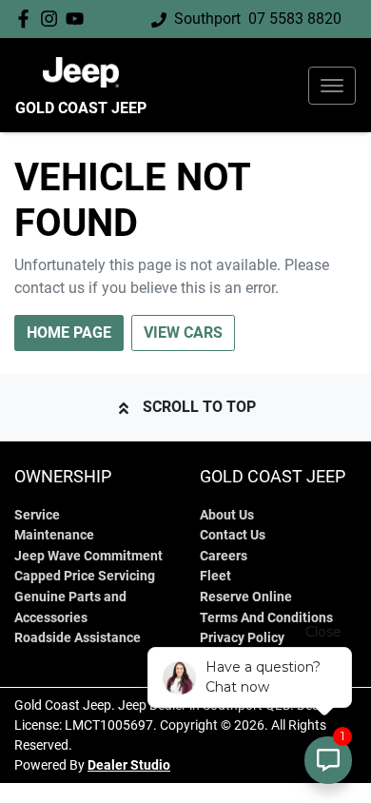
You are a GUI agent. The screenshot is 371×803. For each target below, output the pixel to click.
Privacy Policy (242, 638)
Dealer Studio (129, 765)
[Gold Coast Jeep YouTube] (78, 19)
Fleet (215, 576)
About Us (227, 515)
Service (37, 515)
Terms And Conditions (266, 618)
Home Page (69, 332)
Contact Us (232, 535)
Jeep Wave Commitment (88, 556)
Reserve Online (246, 597)
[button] (332, 86)
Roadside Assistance (77, 638)
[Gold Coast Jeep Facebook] (27, 19)
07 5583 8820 (295, 19)
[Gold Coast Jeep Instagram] (53, 19)
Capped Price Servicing (84, 576)
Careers (223, 556)
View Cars (183, 332)
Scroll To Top (199, 407)
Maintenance (54, 535)
